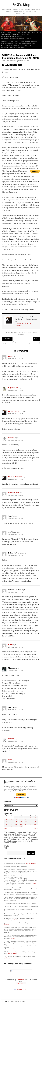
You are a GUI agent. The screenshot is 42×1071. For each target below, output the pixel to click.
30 (21, 826)
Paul (10, 356)
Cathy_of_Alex (13, 492)
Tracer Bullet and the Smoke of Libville (25, 43)
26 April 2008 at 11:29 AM (15, 414)
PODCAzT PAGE (24, 34)
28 (11, 826)
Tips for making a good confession (29, 41)
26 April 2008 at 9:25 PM (15, 710)
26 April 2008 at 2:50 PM (15, 534)
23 (21, 824)
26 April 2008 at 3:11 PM (15, 592)
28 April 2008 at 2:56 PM (15, 762)
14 (11, 822)
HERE (34, 883)
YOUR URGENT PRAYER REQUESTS (11, 37)
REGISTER (20, 32)
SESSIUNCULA (24, 332)
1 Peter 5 (12, 938)
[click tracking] (21, 983)
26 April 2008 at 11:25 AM (15, 390)
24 (25, 824)
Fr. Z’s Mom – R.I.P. (26, 45)
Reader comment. (12, 953)
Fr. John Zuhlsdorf (23, 61)
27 (7, 826)
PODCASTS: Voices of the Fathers (10, 45)
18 (30, 822)
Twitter (16, 920)
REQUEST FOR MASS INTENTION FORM (12, 47)
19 (35, 822)
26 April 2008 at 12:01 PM (15, 440)
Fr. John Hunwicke (31, 863)
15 (16, 822)
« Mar (6, 828)
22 (16, 824)
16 (21, 822)
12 (35, 820)
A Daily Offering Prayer (7, 41)
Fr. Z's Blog (21, 4)
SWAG (16, 41)
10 (25, 820)
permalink (21, 334)
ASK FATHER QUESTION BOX (32, 32)
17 (25, 822)
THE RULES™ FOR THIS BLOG (10, 34)
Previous (7, 338)
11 (30, 820)
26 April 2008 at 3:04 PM (15, 555)
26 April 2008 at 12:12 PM (15, 479)
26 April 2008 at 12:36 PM (15, 495)
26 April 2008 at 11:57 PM (15, 741)
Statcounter (21, 980)
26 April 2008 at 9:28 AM (15, 359)
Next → (36, 338)
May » (36, 828)
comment (11, 949)
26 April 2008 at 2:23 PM (15, 519)
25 (30, 824)
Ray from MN (13, 387)
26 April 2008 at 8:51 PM (15, 670)
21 (11, 824)
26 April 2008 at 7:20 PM (15, 647)
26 (35, 824)
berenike (11, 437)
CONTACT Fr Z (11, 32)
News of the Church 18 (7, 43)
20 (7, 824)
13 (7, 822)
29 (16, 826)
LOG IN (3, 32)
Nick (10, 759)
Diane (10, 644)
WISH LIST (28, 39)
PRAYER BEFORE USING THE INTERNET (12, 39)
